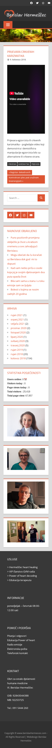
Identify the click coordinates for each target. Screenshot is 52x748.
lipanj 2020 (17, 336)
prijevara (35, 164)
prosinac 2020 (19, 328)
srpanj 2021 (17, 319)
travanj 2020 (18, 345)
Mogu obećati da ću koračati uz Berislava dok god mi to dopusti (24, 259)
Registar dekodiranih (20, 173)
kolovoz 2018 (18, 358)
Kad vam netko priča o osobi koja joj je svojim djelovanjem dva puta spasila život (26, 272)
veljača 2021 (18, 323)
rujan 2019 (17, 349)
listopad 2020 (18, 332)
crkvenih (12, 164)
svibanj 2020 (18, 341)
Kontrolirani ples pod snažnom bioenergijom (24, 179)
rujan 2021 (17, 315)
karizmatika (23, 164)
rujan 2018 (17, 354)
